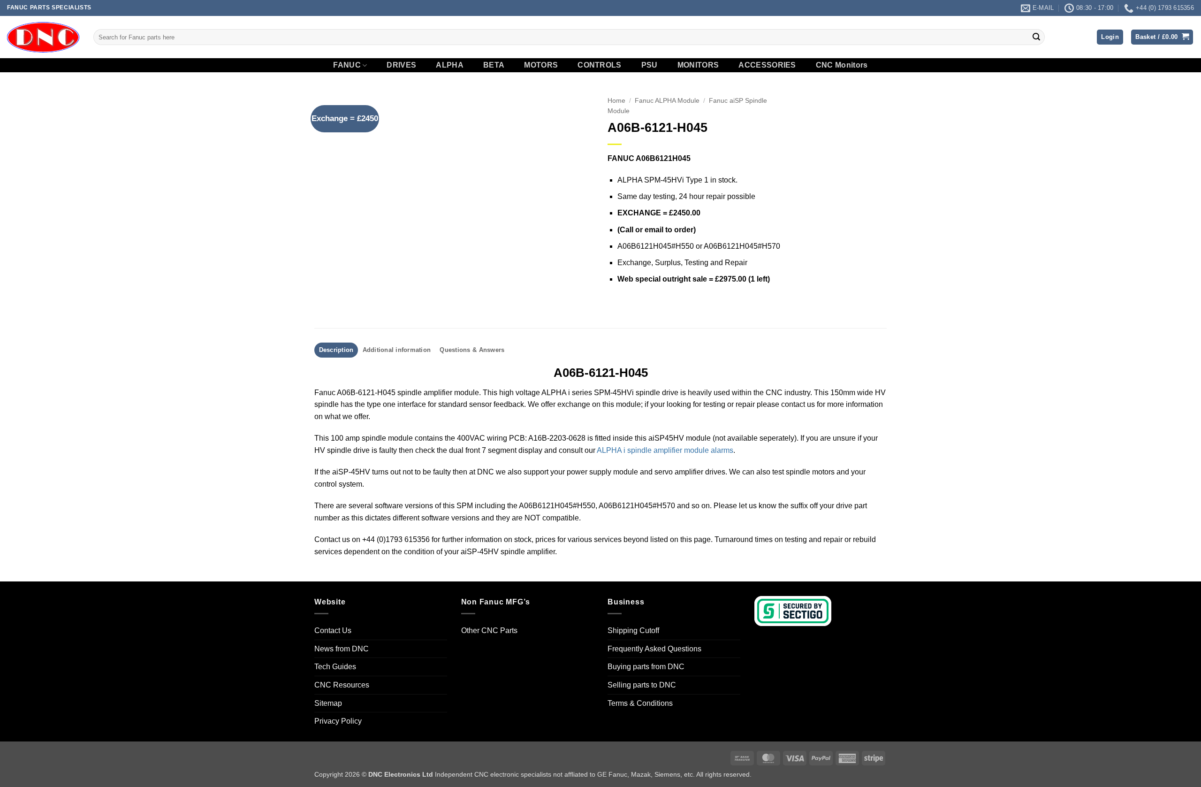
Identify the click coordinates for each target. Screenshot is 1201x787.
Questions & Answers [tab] (472, 349)
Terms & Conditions (640, 703)
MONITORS (698, 65)
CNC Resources (341, 685)
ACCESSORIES (767, 65)
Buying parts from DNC (646, 667)
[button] (1110, 37)
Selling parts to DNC (642, 685)
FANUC (347, 65)
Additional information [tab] (397, 349)
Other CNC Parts (489, 630)
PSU (649, 65)
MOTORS (541, 65)
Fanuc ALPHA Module (667, 100)
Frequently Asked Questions (654, 649)
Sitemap (328, 703)
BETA (493, 65)
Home (616, 100)
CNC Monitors (842, 65)
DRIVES (401, 65)
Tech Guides (335, 667)
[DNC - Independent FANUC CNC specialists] (43, 37)
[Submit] (1036, 37)
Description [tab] (336, 349)
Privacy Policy (338, 721)
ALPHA (450, 65)
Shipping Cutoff (633, 630)
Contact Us (332, 630)
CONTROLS (600, 65)
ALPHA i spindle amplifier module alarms (665, 450)
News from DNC (341, 649)
